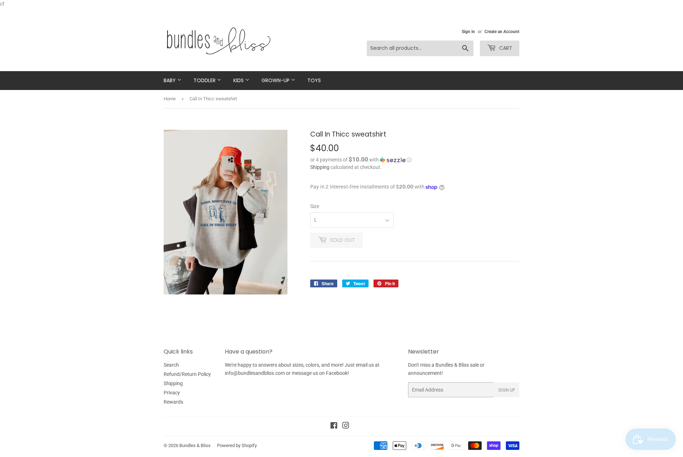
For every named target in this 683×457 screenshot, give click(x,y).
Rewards (173, 402)
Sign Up (506, 390)
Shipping (319, 167)
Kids (239, 80)
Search (171, 365)
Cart (505, 48)
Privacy (172, 392)
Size (314, 206)
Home (170, 98)
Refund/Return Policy (187, 374)
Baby (170, 80)
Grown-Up (276, 80)
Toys (314, 80)
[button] (414, 159)
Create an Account (502, 31)
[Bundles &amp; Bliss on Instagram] (345, 426)
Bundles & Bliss (195, 445)
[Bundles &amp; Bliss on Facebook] (334, 426)
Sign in (468, 31)
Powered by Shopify (237, 445)
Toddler (205, 80)
